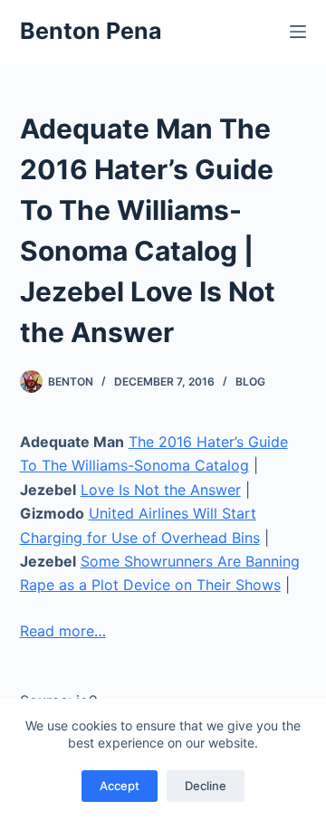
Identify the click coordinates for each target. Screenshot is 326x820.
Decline (205, 785)
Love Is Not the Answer (161, 490)
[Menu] (298, 32)
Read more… (63, 631)
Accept (119, 785)
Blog (250, 381)
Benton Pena (91, 30)
